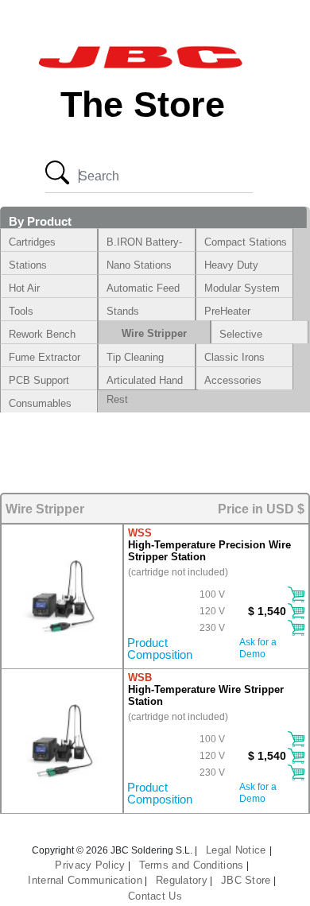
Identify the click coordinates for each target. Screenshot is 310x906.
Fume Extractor (44, 357)
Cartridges (32, 242)
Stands (123, 311)
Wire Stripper (154, 333)
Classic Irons (234, 357)
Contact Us (155, 896)
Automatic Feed (143, 288)
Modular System (242, 288)
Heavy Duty (231, 265)
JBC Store (246, 880)
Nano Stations (139, 265)
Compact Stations (245, 242)
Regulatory (181, 880)
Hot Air (24, 288)
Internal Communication (85, 880)
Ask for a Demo (258, 644)
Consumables (40, 403)
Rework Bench (42, 334)
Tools (21, 311)
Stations (28, 265)
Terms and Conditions (191, 865)
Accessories (233, 380)
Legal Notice (237, 850)
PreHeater (227, 311)
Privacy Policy (90, 865)
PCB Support (39, 380)
